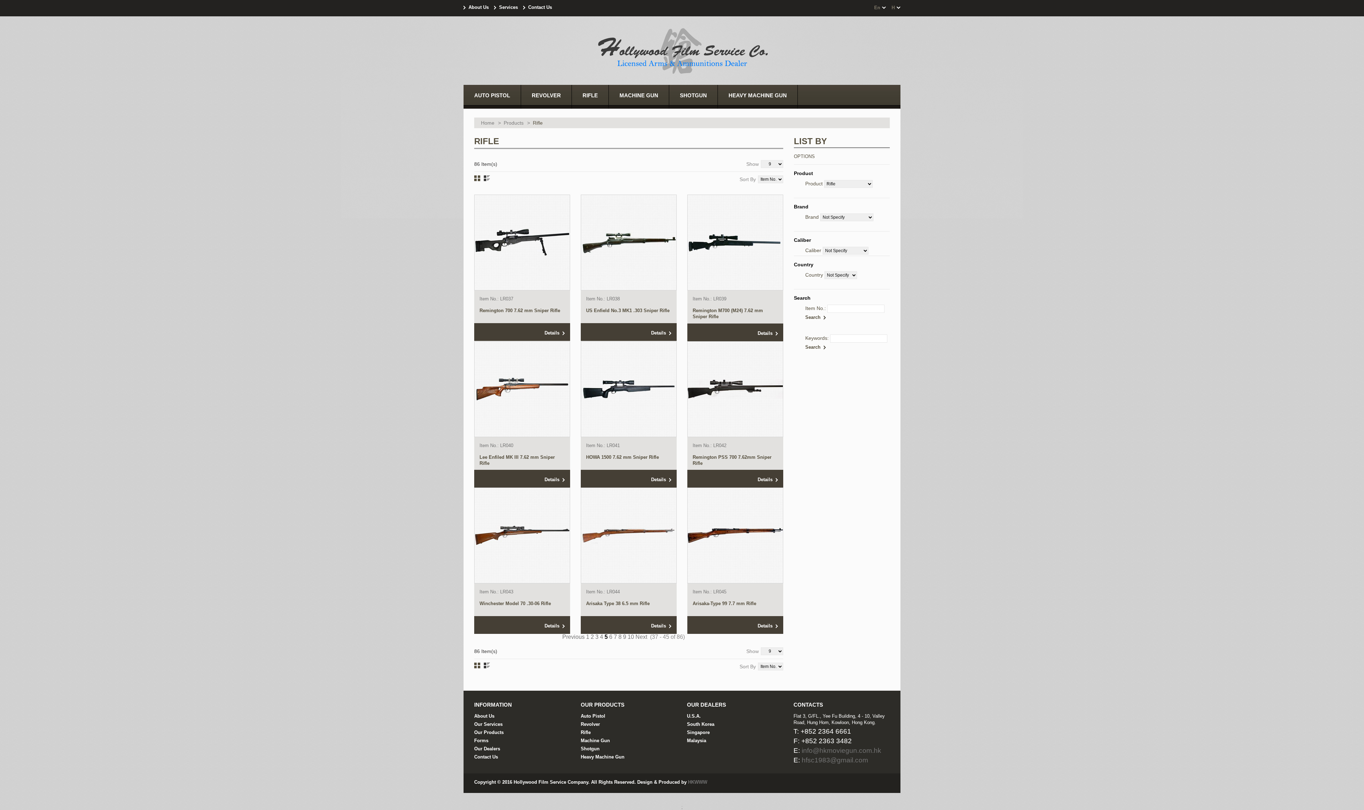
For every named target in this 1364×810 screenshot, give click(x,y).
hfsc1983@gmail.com (835, 760)
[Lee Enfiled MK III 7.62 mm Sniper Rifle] (522, 389)
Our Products (489, 732)
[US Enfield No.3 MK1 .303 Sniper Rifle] (629, 242)
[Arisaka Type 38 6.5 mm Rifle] (629, 535)
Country (814, 275)
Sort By (748, 179)
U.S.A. (694, 716)
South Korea (700, 724)
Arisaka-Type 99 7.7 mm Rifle (724, 603)
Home (487, 123)
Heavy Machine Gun (602, 757)
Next (641, 637)
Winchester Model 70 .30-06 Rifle (515, 603)
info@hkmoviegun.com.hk (841, 750)
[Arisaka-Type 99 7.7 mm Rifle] (735, 535)
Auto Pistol (593, 716)
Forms (481, 740)
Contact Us (540, 7)
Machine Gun (595, 740)
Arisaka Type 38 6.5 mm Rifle (618, 603)
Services (508, 7)
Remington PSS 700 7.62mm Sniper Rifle (732, 460)
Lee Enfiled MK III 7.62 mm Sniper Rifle (517, 460)
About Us (479, 7)
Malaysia (696, 740)
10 (631, 637)
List (487, 178)
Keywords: (817, 338)
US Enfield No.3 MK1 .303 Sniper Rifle (628, 310)
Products (514, 123)
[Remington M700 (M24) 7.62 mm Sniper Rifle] (735, 242)
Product (814, 183)
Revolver (590, 724)
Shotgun (590, 748)
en (877, 7)
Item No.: (815, 308)
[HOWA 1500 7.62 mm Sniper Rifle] (629, 389)
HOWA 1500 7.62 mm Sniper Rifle (622, 457)
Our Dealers (487, 748)
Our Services (488, 724)
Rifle (586, 732)
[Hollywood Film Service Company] (682, 52)
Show (752, 164)
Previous (573, 637)
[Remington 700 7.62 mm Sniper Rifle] (522, 242)
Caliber (813, 250)
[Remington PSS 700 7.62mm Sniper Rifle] (735, 389)
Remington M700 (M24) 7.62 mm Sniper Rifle (728, 313)
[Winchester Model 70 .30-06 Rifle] (522, 535)
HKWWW (697, 782)
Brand (812, 217)
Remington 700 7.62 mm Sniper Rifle (520, 310)
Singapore (698, 732)
